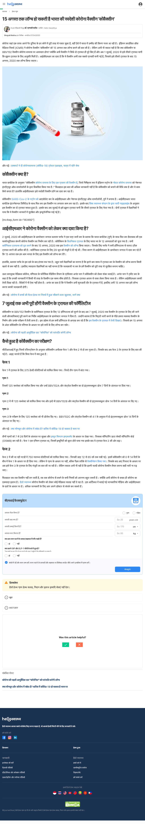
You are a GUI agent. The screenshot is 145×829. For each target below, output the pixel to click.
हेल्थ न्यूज (15, 11)
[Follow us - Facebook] (4, 737)
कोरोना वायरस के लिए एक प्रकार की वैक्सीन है (56, 182)
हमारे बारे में (77, 763)
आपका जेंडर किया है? (12, 512)
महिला (138, 513)
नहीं (18, 543)
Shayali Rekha (10, 35)
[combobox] (135, 527)
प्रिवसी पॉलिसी (7, 767)
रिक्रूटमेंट (77, 772)
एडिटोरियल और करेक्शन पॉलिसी (13, 772)
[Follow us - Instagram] (9, 737)
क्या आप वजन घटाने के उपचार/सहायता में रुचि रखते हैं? (23, 539)
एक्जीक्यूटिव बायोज (80, 767)
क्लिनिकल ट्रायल (75, 241)
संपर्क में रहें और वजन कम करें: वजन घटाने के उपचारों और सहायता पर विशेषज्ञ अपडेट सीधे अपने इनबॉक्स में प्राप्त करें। (49, 562)
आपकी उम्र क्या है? (11, 519)
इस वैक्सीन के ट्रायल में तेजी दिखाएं (105, 320)
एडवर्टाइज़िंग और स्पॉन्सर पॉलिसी (13, 777)
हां (9, 543)
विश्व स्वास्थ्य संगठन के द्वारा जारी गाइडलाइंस (109, 203)
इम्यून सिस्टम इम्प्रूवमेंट (61, 436)
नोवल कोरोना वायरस (122, 182)
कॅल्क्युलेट (127, 569)
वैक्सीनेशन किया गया (96, 461)
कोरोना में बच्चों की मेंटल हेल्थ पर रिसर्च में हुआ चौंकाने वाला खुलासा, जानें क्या (45, 294)
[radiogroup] (131, 513)
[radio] (123, 513)
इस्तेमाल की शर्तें (7, 763)
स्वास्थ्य (4, 11)
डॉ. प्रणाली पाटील (31, 28)
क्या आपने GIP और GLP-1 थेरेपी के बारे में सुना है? (22, 548)
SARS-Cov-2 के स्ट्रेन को (25, 199)
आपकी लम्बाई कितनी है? (13, 526)
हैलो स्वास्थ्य (25, 482)
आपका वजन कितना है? (13, 533)
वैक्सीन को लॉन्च (71, 245)
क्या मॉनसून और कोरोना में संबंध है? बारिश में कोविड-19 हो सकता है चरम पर (45, 428)
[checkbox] (6, 562)
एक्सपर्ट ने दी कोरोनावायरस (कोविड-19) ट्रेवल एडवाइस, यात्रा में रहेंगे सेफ (45, 165)
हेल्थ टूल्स (76, 747)
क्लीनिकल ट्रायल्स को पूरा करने (16, 245)
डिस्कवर (5, 747)
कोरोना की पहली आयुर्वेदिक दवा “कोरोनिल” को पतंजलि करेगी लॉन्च (41, 332)
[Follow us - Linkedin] (15, 737)
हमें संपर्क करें (77, 777)
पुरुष (127, 513)
